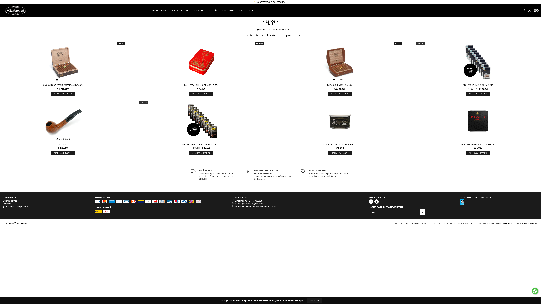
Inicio (155, 10)
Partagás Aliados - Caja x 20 (339, 85)
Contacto (251, 10)
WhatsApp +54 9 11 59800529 (248, 200)
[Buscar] (524, 10)
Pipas (163, 10)
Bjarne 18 (63, 144)
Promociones (227, 10)
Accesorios (199, 10)
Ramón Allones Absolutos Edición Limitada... (63, 85)
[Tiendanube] (15, 224)
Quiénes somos (10, 200)
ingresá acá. (508, 223)
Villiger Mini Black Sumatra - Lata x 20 (478, 144)
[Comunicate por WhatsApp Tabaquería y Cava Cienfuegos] (535, 291)
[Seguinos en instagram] (371, 201)
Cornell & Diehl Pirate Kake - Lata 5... (339, 144)
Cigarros (186, 10)
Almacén (213, 10)
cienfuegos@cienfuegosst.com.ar (250, 203)
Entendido (315, 300)
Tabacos (173, 10)
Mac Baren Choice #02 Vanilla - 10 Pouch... (201, 144)
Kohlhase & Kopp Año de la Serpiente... (201, 85)
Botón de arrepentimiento (527, 223)
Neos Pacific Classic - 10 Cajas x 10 (478, 85)
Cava (240, 10)
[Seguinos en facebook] (376, 201)
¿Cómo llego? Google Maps (15, 206)
